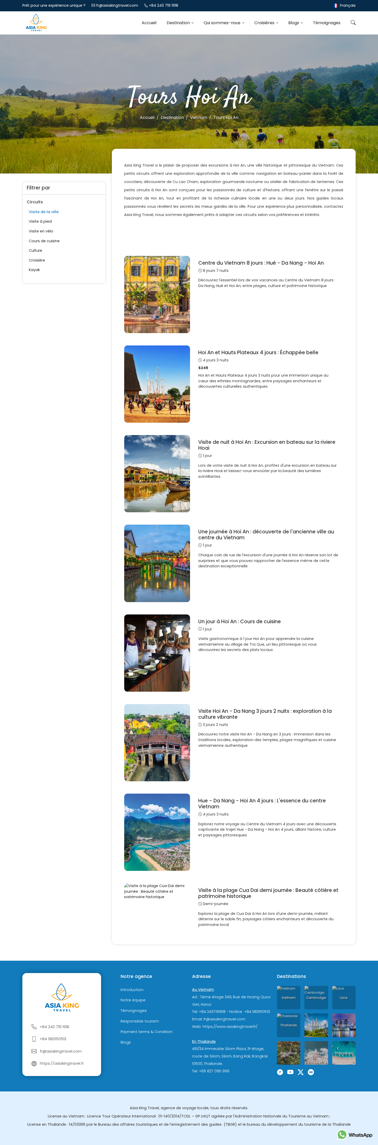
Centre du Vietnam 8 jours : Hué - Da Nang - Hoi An (261, 262)
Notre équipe (133, 1000)
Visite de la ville (44, 211)
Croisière (37, 260)
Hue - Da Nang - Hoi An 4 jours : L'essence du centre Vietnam (262, 803)
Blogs (294, 23)
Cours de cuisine (44, 241)
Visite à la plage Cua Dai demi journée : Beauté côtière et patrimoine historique (268, 893)
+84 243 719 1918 (163, 5)
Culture (35, 250)
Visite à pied (40, 221)
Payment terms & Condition (147, 1031)
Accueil (149, 23)
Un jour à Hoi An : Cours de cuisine (239, 621)
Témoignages (326, 23)
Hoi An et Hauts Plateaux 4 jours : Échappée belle (258, 352)
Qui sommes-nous (222, 23)
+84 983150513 (53, 1039)
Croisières (264, 23)
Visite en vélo (41, 231)
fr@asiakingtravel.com (117, 5)
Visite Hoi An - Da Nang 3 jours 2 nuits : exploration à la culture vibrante (265, 714)
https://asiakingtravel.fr (62, 1063)
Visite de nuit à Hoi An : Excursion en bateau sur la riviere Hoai (266, 445)
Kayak (34, 269)
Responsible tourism (140, 1021)
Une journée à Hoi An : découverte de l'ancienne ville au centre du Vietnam (266, 534)
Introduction (132, 989)
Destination (179, 23)
